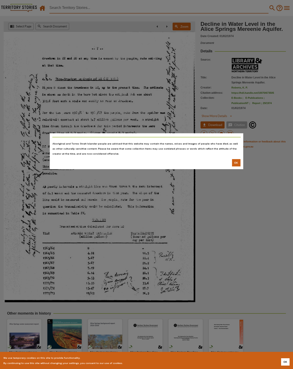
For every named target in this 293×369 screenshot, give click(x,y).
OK (236, 163)
